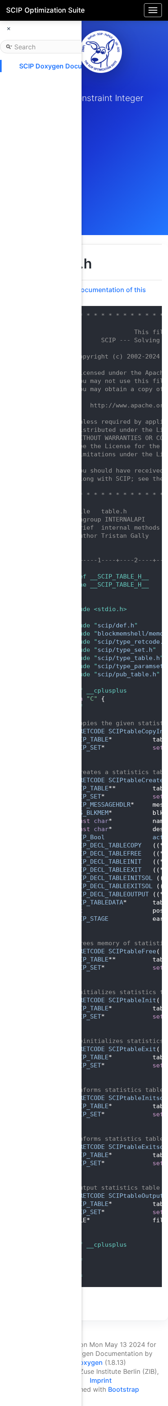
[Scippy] (101, 52)
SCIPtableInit (132, 1000)
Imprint (101, 1380)
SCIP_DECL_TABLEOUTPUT (110, 894)
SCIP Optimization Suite (45, 10)
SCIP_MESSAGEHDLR (101, 804)
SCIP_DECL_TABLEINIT (106, 861)
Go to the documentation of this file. (96, 294)
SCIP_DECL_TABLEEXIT (106, 870)
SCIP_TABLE (90, 739)
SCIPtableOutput (136, 1195)
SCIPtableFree (132, 951)
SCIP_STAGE (90, 918)
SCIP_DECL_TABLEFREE (106, 853)
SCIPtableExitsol (137, 1147)
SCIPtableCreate (136, 780)
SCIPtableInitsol (137, 1098)
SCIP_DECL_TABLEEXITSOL (112, 886)
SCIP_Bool (88, 837)
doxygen (89, 1362)
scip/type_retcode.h (132, 641)
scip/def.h (115, 625)
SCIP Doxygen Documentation (66, 66)
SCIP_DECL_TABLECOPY (106, 845)
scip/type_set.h (125, 649)
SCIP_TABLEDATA (97, 902)
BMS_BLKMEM (90, 812)
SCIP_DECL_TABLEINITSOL (112, 878)
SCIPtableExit (132, 1049)
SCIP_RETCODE (83, 731)
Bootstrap (123, 1389)
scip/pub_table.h (126, 674)
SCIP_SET (86, 747)
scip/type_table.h (128, 658)
